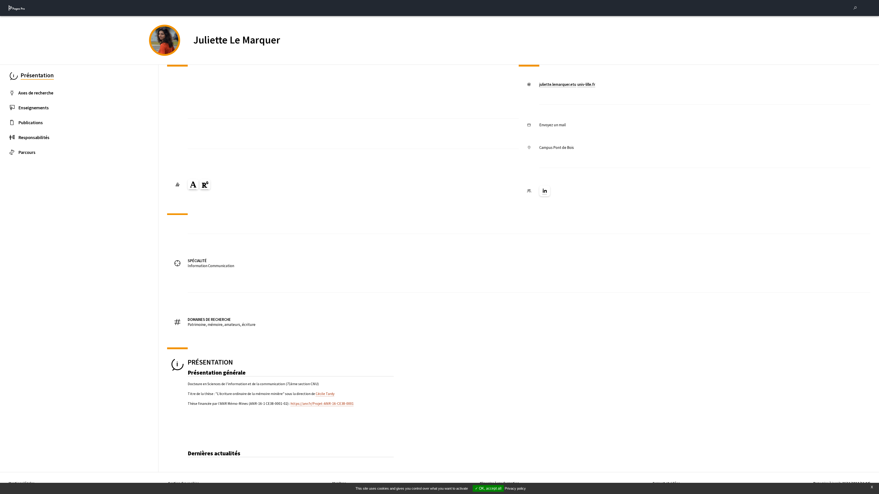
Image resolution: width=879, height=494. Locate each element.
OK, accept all (490, 488)
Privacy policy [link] (515, 488)
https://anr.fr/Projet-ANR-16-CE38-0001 (322, 403)
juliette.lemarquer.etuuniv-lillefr (567, 84)
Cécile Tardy (325, 393)
